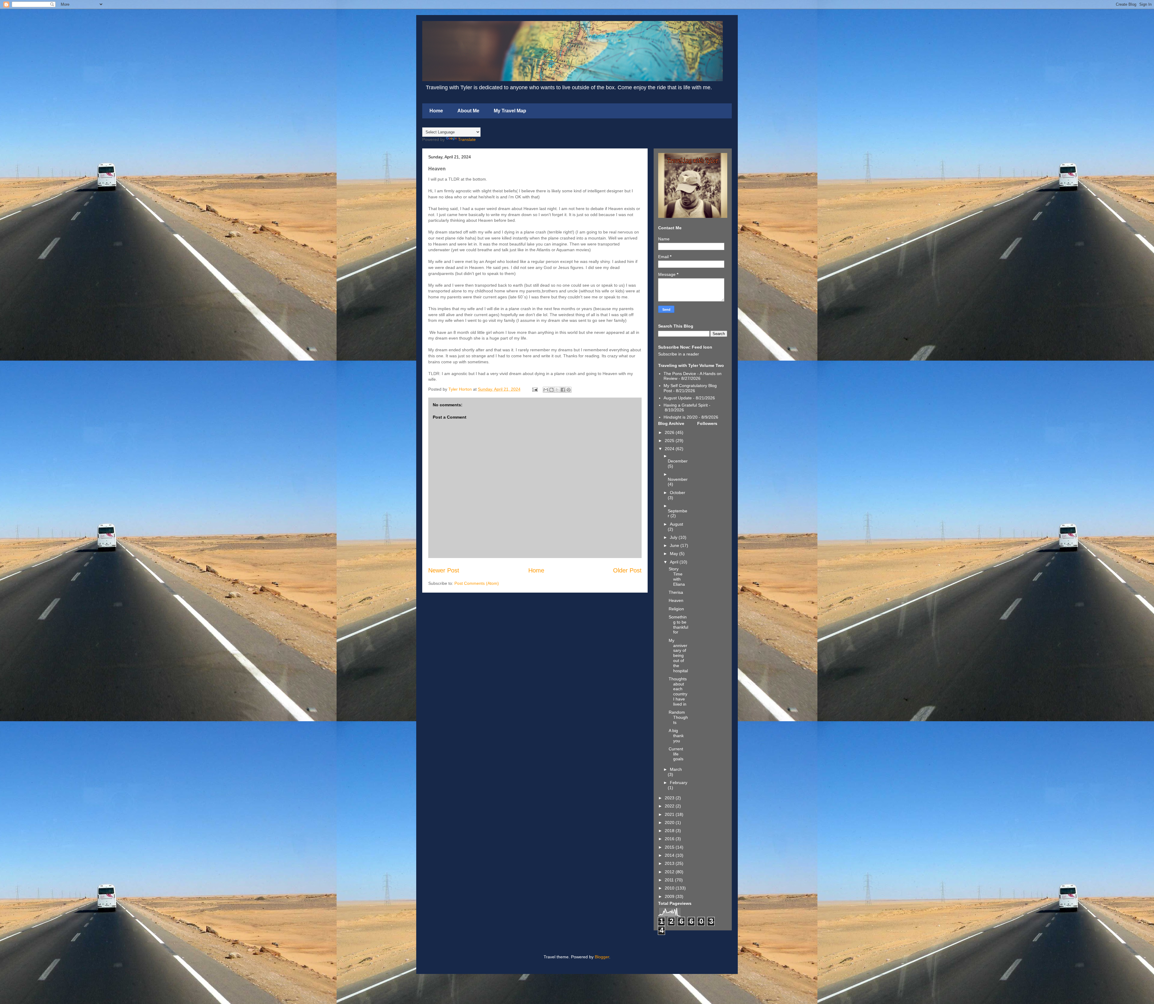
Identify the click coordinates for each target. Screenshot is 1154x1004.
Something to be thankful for (678, 624)
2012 (670, 871)
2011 (670, 879)
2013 (670, 863)
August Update (678, 397)
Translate (467, 139)
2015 (670, 847)
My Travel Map (510, 110)
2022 (670, 806)
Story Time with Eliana (677, 576)
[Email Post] (534, 389)
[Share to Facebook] (563, 390)
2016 (670, 838)
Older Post (627, 570)
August (676, 524)
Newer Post (443, 570)
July (674, 537)
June (675, 545)
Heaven (676, 600)
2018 (670, 830)
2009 (670, 896)
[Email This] (546, 390)
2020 (670, 822)
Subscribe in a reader (678, 354)
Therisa (676, 592)
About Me (468, 110)
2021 (670, 814)
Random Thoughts (678, 717)
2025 (670, 440)
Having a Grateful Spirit (686, 405)
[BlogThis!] (551, 390)
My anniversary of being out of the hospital (678, 655)
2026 (670, 432)
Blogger (602, 956)
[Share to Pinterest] (569, 390)
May (674, 553)
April (674, 562)
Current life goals (676, 753)
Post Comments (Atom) (476, 583)
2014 (670, 855)
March (676, 769)
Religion (676, 608)
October (677, 492)
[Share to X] (557, 390)
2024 (670, 448)
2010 (670, 888)
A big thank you (676, 735)
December (678, 461)
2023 (670, 797)
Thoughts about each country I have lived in (678, 691)
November (678, 479)
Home (436, 110)
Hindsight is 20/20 (681, 417)
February (678, 782)
